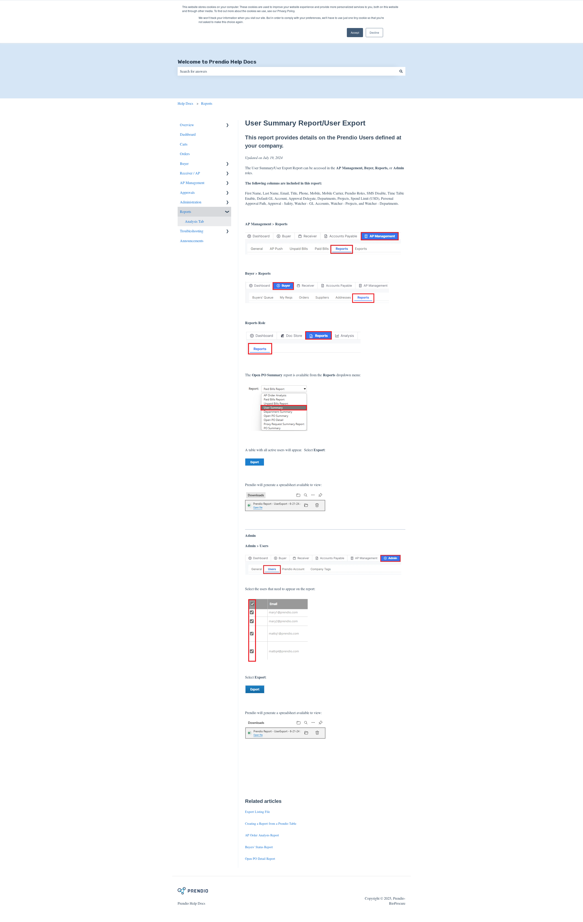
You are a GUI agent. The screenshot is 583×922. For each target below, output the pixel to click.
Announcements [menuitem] (191, 240)
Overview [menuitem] (187, 124)
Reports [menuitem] (185, 211)
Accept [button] (355, 32)
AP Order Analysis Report (262, 835)
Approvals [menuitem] (187, 192)
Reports (206, 103)
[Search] (401, 71)
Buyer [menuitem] (184, 163)
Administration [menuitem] (190, 202)
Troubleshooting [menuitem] (191, 230)
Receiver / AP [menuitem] (190, 173)
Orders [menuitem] (185, 153)
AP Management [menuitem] (192, 182)
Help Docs (185, 103)
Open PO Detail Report (260, 858)
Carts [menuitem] (183, 144)
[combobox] (287, 71)
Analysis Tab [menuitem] (194, 221)
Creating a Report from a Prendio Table (270, 823)
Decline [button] (374, 32)
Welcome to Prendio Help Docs (217, 62)
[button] (227, 125)
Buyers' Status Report (259, 847)
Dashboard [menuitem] (188, 134)
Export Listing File (257, 811)
